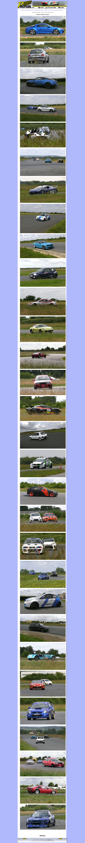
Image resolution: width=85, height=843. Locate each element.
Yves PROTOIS (35, 839)
